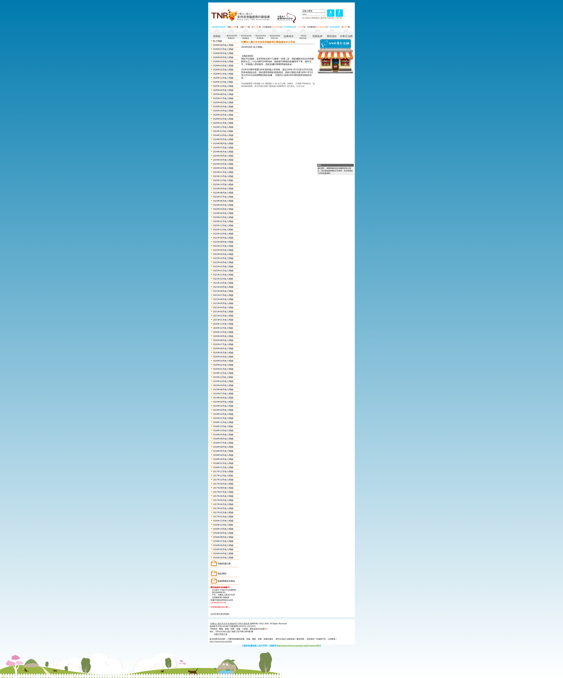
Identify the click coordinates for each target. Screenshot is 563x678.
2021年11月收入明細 (223, 278)
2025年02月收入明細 (223, 119)
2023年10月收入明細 (223, 184)
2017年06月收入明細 (223, 496)
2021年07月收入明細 (223, 295)
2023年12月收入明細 (223, 176)
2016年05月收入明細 (223, 549)
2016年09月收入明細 (223, 533)
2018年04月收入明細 (223, 455)
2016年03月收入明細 (223, 557)
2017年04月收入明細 (223, 504)
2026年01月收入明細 (223, 73)
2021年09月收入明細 (223, 287)
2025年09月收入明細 (223, 90)
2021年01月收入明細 (223, 319)
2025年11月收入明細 (223, 82)
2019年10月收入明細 (223, 381)
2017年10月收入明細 (223, 479)
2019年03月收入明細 (223, 410)
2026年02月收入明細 (223, 69)
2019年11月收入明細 (223, 377)
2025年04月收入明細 (223, 110)
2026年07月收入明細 (223, 49)
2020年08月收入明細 (223, 340)
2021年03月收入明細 (223, 311)
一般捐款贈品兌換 (303, 37)
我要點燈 (317, 36)
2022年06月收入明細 (223, 250)
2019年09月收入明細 (223, 385)
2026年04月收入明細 (223, 61)
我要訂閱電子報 (220, 634)
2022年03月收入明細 (223, 262)
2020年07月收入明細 (223, 344)
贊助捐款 (332, 36)
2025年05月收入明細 (223, 106)
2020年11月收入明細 (223, 328)
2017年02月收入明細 (223, 512)
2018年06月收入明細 (223, 447)
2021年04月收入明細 (223, 307)
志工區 (339, 18)
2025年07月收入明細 (223, 98)
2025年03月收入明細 (223, 114)
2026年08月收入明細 (223, 45)
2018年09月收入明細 (223, 434)
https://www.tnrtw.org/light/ (221, 641)
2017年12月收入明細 (223, 471)
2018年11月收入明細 (223, 426)
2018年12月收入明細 (223, 422)
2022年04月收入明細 (223, 258)
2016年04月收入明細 (223, 553)
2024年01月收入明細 (223, 172)
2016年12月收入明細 (223, 520)
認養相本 (289, 36)
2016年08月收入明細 (223, 537)
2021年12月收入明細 (223, 274)
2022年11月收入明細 (223, 229)
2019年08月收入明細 (223, 389)
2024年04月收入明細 (223, 160)
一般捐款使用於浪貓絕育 (231, 37)
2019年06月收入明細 (223, 397)
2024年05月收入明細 (223, 155)
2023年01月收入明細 (223, 221)
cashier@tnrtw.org (218, 602)
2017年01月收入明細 (223, 516)
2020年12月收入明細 (223, 324)
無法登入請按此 (327, 18)
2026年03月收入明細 (223, 65)
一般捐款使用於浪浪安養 (274, 37)
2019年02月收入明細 (223, 414)
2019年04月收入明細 (223, 406)
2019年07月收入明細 (223, 393)
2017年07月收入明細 (223, 492)
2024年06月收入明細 (223, 151)
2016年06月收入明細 (223, 545)
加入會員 (306, 18)
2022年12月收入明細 (223, 225)
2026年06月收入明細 (223, 53)
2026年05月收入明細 (223, 57)
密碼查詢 (315, 18)
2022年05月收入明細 (223, 254)
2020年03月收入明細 (223, 361)
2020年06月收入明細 (223, 348)
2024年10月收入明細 (223, 135)
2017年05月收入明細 (223, 500)
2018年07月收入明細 (223, 443)
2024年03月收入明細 (223, 164)
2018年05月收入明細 (223, 451)
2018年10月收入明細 (223, 430)
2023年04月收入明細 (223, 209)
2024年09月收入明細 (223, 139)
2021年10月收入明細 (223, 283)
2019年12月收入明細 (223, 373)
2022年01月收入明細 (223, 270)
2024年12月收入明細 (223, 127)
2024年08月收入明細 (223, 143)
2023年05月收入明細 (223, 205)
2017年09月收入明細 (223, 484)
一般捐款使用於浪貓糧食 (245, 37)
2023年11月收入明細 (223, 180)
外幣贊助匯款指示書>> (220, 607)
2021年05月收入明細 (223, 303)
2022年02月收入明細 (223, 266)
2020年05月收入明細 (223, 352)
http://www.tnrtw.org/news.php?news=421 (298, 645)
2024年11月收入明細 (223, 131)
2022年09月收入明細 (223, 237)
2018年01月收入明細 (223, 467)
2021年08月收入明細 (223, 291)
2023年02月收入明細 (223, 217)
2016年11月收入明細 (223, 525)
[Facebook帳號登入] (339, 16)
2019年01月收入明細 (223, 418)
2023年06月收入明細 (223, 201)
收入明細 (217, 41)
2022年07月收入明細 (223, 246)
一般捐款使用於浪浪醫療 (260, 37)
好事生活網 (346, 36)
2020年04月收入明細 (223, 356)
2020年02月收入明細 (223, 365)
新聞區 (217, 36)
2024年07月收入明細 (223, 147)
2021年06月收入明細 (223, 299)
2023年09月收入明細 (223, 188)
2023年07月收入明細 (223, 196)
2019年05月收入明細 (223, 402)
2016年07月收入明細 (223, 541)
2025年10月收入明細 (223, 86)
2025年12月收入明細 (223, 78)
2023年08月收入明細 (223, 192)
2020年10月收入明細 (223, 332)
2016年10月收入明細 (223, 529)
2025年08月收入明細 (223, 94)
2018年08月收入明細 (223, 438)
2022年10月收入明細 (223, 233)
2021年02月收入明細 (223, 315)
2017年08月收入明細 (223, 488)
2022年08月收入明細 (223, 242)
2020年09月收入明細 (223, 336)
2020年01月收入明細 (223, 369)
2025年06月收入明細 (223, 102)
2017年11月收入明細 (223, 475)
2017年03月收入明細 (223, 508)
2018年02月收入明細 (223, 463)
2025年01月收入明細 (223, 123)
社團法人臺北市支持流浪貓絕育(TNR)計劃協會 (230, 624)
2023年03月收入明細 (223, 213)
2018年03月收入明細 (223, 459)
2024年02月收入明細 (223, 168)
